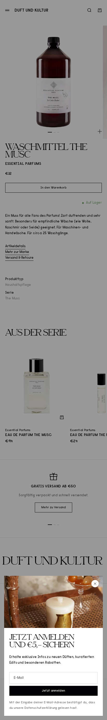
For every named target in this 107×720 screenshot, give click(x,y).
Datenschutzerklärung (40, 708)
